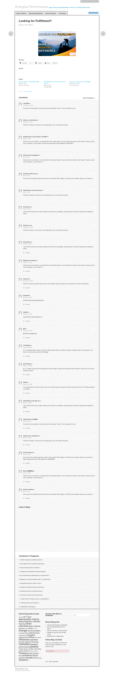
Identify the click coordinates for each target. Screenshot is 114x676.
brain (24, 624)
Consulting (62, 13)
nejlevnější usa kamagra (28, 607)
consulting (21, 633)
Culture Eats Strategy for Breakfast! (57, 625)
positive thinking (24, 651)
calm (26, 628)
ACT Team (27, 617)
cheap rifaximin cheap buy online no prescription (34, 599)
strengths (29, 657)
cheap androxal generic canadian (29, 567)
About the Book (21, 13)
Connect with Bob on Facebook (53, 614)
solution (30, 653)
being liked (23, 621)
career (30, 628)
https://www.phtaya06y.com (36, 300)
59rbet (25, 382)
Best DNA (33, 621)
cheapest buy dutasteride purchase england (32, 571)
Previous (10, 33)
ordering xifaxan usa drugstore (29, 603)
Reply (93, 104)
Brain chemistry (25, 624)
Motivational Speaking (36, 13)
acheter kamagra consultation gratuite (31, 560)
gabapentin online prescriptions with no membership (35, 579)
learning (35, 641)
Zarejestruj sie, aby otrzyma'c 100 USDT (35, 137)
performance (24, 646)
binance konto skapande (30, 155)
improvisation (38, 637)
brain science (34, 626)
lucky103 (26, 279)
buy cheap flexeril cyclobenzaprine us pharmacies (34, 575)
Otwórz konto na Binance (31, 436)
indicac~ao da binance (30, 120)
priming (31, 651)
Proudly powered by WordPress (22, 670)
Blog (96, 1)
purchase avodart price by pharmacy (31, 595)
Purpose (23, 653)
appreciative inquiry (29, 619)
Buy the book (93, 13)
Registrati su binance (29, 260)
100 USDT (26, 103)
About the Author (50, 13)
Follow (49, 656)
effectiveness (34, 632)
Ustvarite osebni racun (30, 173)
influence (24, 639)
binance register (28, 489)
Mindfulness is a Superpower (55, 636)
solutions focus (30, 655)
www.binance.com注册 (30, 419)
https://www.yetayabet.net (35, 317)
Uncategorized (27, 91)
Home (83, 1)
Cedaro (26, 669)
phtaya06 (26, 295)
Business (22, 628)
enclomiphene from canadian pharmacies (31, 564)
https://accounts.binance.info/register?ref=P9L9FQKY (58, 143)
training (39, 658)
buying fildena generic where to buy (30, 583)
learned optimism (25, 642)
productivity (35, 651)
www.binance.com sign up (31, 401)
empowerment (23, 635)
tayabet (25, 312)
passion (34, 644)
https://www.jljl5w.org (31, 333)
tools (35, 658)
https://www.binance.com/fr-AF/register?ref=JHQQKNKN (39, 459)
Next (103, 33)
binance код (27, 225)
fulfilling (31, 637)
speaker (22, 657)
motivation (24, 644)
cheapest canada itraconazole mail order (31, 587)
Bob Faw (31, 25)
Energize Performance (31, 7)
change (23, 630)
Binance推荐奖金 (28, 471)
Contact (89, 1)
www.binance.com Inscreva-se (32, 190)
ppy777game (27, 364)
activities (21, 617)
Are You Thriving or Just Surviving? (57, 630)
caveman (35, 628)
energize (31, 634)
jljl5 (24, 329)
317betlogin (26, 345)
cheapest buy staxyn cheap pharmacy (31, 591)
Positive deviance (24, 649)
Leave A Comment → (89, 98)
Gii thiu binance (28, 452)
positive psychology (35, 649)
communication (33, 630)
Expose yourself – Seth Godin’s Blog (29, 82)
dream (27, 633)
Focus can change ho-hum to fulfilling (79, 82)
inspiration (33, 639)
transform (23, 659)
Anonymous (27, 207)
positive (34, 646)
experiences (23, 637)
